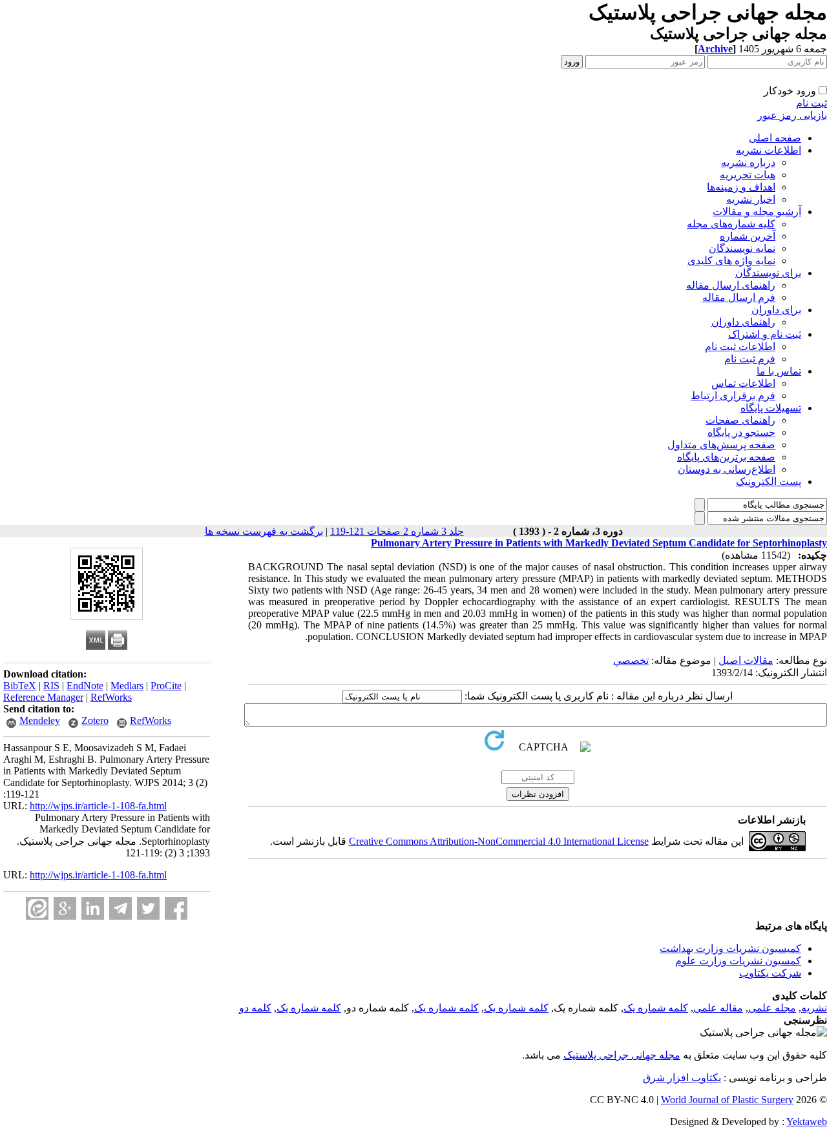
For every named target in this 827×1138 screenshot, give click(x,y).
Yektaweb (806, 1121)
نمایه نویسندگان (742, 248)
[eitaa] (37, 908)
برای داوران (776, 309)
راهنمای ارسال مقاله (730, 285)
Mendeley (39, 720)
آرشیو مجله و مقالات (757, 211)
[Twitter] (148, 908)
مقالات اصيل (745, 660)
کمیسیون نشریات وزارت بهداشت (730, 948)
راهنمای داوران (743, 321)
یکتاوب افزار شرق (682, 1077)
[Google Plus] (65, 908)
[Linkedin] (92, 908)
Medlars (126, 685)
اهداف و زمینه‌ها (741, 186)
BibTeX (19, 685)
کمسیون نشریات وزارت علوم (738, 960)
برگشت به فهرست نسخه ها (264, 531)
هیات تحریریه (747, 174)
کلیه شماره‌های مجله (731, 223)
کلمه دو (255, 1007)
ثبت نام (811, 103)
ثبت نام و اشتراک (764, 334)
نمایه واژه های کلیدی (731, 260)
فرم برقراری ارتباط (733, 395)
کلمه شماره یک (655, 1007)
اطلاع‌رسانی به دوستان (726, 469)
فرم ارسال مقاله (738, 297)
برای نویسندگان (768, 272)
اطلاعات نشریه (768, 150)
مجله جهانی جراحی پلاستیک (621, 1055)
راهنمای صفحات (740, 420)
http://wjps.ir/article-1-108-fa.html (98, 805)
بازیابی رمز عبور (792, 115)
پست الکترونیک (768, 481)
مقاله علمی (718, 1007)
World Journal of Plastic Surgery (727, 1099)
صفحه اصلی (775, 137)
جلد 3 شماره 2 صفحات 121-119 (397, 531)
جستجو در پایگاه (741, 432)
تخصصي (631, 660)
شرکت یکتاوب (770, 972)
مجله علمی (772, 1007)
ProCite (166, 685)
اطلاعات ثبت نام (740, 346)
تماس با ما (779, 371)
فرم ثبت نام (749, 358)
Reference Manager (43, 697)
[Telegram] (120, 908)
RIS (51, 685)
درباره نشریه (748, 162)
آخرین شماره (747, 236)
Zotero (95, 720)
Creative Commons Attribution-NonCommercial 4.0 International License (499, 841)
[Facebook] (176, 908)
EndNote (85, 685)
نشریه (814, 1007)
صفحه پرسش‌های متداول (721, 444)
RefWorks (111, 697)
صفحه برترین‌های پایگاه (726, 456)
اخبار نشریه (750, 199)
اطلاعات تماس (743, 383)
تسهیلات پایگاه (770, 407)
